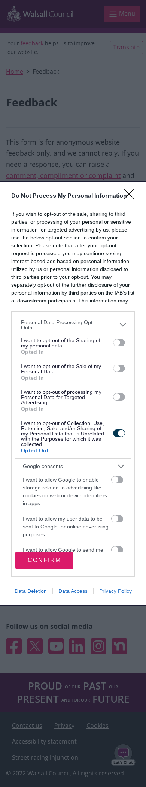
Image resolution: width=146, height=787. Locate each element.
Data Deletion (31, 591)
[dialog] (73, 393)
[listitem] (73, 325)
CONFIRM (44, 560)
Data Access (73, 591)
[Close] (131, 196)
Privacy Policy (115, 591)
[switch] (119, 342)
